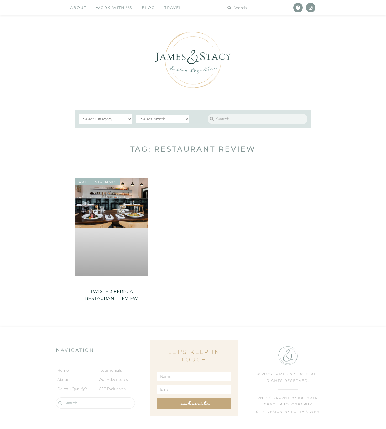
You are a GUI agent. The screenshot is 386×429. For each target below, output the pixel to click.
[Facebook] (298, 7)
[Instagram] (310, 7)
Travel (173, 7)
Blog (148, 7)
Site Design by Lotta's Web (288, 412)
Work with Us (114, 7)
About (78, 7)
